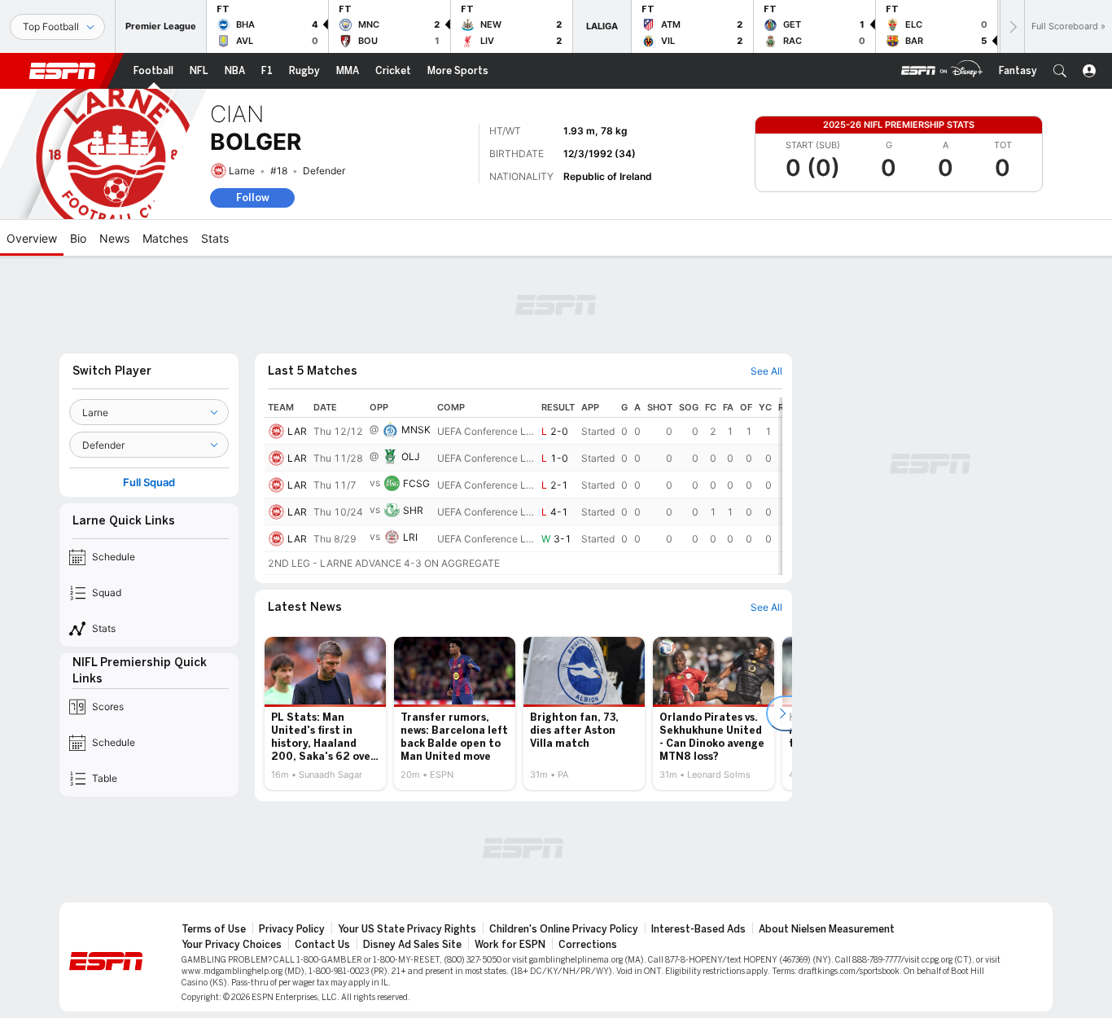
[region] (523, 486)
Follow (252, 197)
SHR (413, 510)
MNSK (416, 429)
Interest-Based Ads (698, 929)
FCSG (416, 483)
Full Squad (149, 482)
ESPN (62, 71)
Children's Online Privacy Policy (563, 929)
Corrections (587, 944)
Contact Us (322, 944)
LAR (297, 431)
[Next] (1012, 26)
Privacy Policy (292, 929)
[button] (1059, 70)
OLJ (410, 456)
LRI (410, 537)
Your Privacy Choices (232, 944)
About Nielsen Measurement (827, 929)
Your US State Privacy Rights (407, 929)
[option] (325, 713)
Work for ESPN (510, 944)
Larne (242, 171)
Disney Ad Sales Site (412, 944)
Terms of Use (214, 929)
